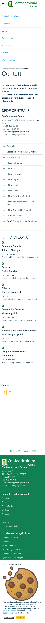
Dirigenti (5, 541)
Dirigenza (6, 23)
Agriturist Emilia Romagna (12, 557)
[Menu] (3, 4)
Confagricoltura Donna (11, 553)
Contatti (5, 52)
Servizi (4, 30)
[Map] (22, 422)
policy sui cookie (9, 610)
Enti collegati (7, 45)
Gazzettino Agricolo (10, 545)
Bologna (5, 514)
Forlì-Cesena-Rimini (10, 526)
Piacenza (5, 497)
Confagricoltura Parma (11, 16)
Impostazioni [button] (9, 618)
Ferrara (5, 518)
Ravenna (5, 522)
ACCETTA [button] (20, 617)
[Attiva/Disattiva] (4, 146)
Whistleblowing (8, 60)
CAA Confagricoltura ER (12, 549)
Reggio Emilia (7, 506)
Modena (5, 510)
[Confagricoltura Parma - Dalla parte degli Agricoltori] (22, 4)
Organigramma (8, 38)
